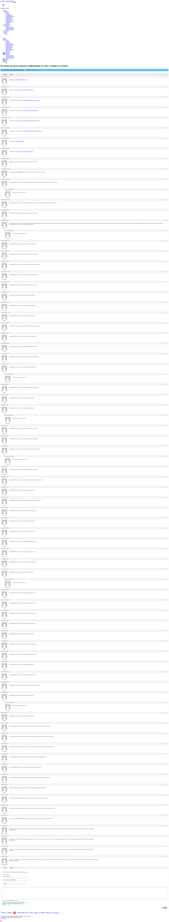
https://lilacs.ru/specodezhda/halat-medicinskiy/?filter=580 (18, 79)
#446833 (166, 764)
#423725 (166, 168)
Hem (5, 10)
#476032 (166, 189)
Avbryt (162, 907)
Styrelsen (8, 14)
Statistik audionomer (10, 29)
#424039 (166, 179)
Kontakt (7, 8)
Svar (163, 76)
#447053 (166, 805)
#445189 (166, 476)
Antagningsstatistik (10, 28)
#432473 (166, 312)
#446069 (166, 620)
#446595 (166, 723)
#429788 (166, 261)
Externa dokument (9, 21)
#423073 (166, 76)
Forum (5, 33)
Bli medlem (3, 8)
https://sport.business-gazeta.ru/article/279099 (25, 151)
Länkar (5, 31)
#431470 (166, 302)
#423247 (166, 138)
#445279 (166, 487)
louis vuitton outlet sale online (13, 860)
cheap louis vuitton (12, 840)
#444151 (166, 363)
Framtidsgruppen (9, 18)
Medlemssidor (7, 24)
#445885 (166, 569)
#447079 (166, 815)
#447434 (166, 835)
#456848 (166, 702)
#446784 (166, 743)
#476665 (166, 374)
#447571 (166, 856)
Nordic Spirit (11, 161)
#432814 (166, 343)
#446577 (166, 712)
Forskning (6, 30)
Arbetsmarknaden (9, 27)
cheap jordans (11, 850)
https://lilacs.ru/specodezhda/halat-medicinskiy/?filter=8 (29, 110)
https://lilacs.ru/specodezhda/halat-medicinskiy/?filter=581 (30, 100)
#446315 (166, 661)
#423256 (166, 148)
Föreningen (6, 11)
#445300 (166, 497)
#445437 (166, 517)
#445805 (166, 548)
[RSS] (3, 4)
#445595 (166, 528)
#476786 (166, 456)
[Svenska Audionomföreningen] (7, 1)
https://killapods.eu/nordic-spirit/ (19, 141)
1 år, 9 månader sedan (33, 70)
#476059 (166, 579)
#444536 (166, 404)
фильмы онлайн (20, 172)
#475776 (166, 230)
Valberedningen (9, 15)
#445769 (166, 538)
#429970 (166, 271)
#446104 (166, 630)
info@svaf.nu (3, 918)
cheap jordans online (12, 829)
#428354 (166, 220)
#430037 (166, 281)
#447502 (166, 846)
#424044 (166, 199)
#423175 (166, 107)
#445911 (166, 589)
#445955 (166, 610)
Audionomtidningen (10, 16)
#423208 (166, 127)
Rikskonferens (9, 17)
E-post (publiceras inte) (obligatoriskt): (10, 879)
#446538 (166, 692)
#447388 (166, 825)
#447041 (166, 784)
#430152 (166, 292)
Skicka (165, 907)
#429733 (166, 240)
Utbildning (7, 25)
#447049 (166, 794)
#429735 (166, 251)
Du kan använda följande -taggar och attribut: (10, 900)
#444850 (166, 435)
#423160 (166, 97)
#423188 (166, 117)
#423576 (166, 158)
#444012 (166, 353)
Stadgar (7, 12)
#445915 (166, 599)
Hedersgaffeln (9, 20)
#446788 (166, 753)
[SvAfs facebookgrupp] (3, 5)
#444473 (166, 394)
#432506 (166, 322)
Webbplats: (5, 883)
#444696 (166, 425)
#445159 (166, 466)
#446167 (166, 651)
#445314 (166, 507)
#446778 (166, 733)
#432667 (166, 333)
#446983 (166, 774)
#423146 (166, 86)
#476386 (166, 415)
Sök (6, 34)
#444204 (166, 384)
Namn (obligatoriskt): (7, 876)
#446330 (166, 671)
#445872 (166, 558)
